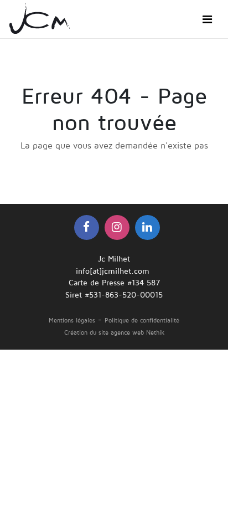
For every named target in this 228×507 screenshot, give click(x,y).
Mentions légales (72, 320)
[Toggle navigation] (207, 19)
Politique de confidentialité (142, 320)
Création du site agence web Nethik (114, 332)
